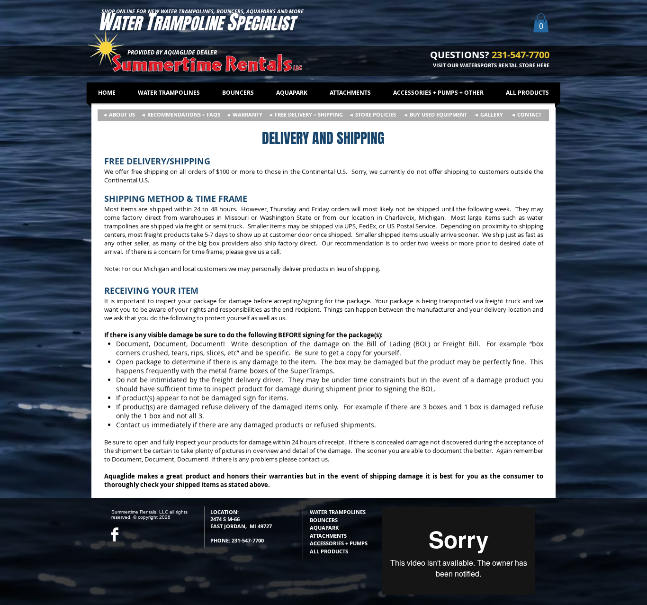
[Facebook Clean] (115, 534)
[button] (541, 23)
